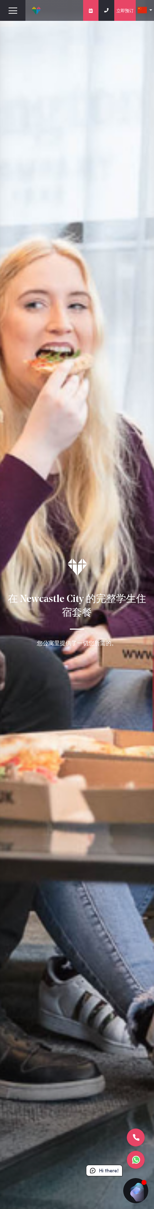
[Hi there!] (135, 1190)
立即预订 (125, 10)
